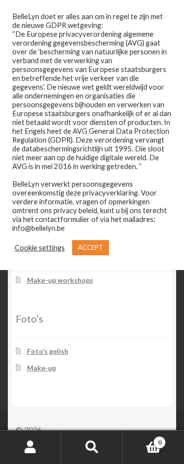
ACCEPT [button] (90, 247)
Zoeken (92, 447)
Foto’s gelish (47, 351)
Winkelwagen (142, 439)
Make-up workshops (60, 280)
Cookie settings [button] (40, 248)
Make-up (41, 368)
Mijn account (30, 447)
